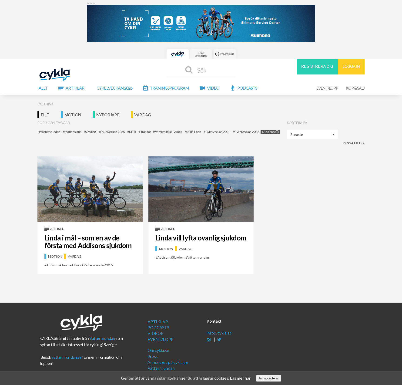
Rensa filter (354, 143)
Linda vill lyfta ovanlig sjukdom (200, 237)
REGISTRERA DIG (317, 66)
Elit (45, 114)
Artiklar (75, 88)
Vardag (142, 114)
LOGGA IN (351, 66)
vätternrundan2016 (98, 265)
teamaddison (71, 265)
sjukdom (178, 257)
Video (213, 88)
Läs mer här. (240, 378)
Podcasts (247, 88)
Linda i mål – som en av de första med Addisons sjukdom (88, 241)
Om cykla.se (158, 350)
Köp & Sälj (355, 88)
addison (52, 265)
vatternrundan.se (67, 357)
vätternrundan (198, 257)
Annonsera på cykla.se (167, 362)
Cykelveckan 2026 (114, 88)
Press (152, 356)
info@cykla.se (219, 332)
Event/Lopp (327, 88)
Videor (155, 333)
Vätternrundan (102, 338)
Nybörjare (108, 114)
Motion (72, 114)
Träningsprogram (169, 88)
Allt (43, 88)
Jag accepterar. (268, 378)
